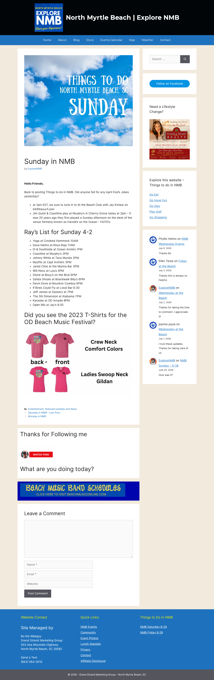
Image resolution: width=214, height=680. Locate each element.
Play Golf (155, 211)
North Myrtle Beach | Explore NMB (122, 17)
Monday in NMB (37, 416)
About (62, 40)
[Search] (185, 59)
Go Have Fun (158, 200)
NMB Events (89, 627)
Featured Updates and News (61, 408)
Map (132, 40)
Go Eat (153, 194)
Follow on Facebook (169, 83)
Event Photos (89, 638)
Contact (165, 40)
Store (90, 40)
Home (47, 40)
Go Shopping (158, 217)
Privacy (85, 649)
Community (88, 632)
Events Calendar (111, 40)
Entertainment (36, 408)
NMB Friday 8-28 (151, 632)
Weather (147, 40)
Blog (76, 40)
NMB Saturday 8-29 (153, 627)
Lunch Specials (91, 644)
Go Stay (154, 206)
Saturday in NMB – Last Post (44, 412)
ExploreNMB (167, 287)
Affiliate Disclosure (93, 661)
